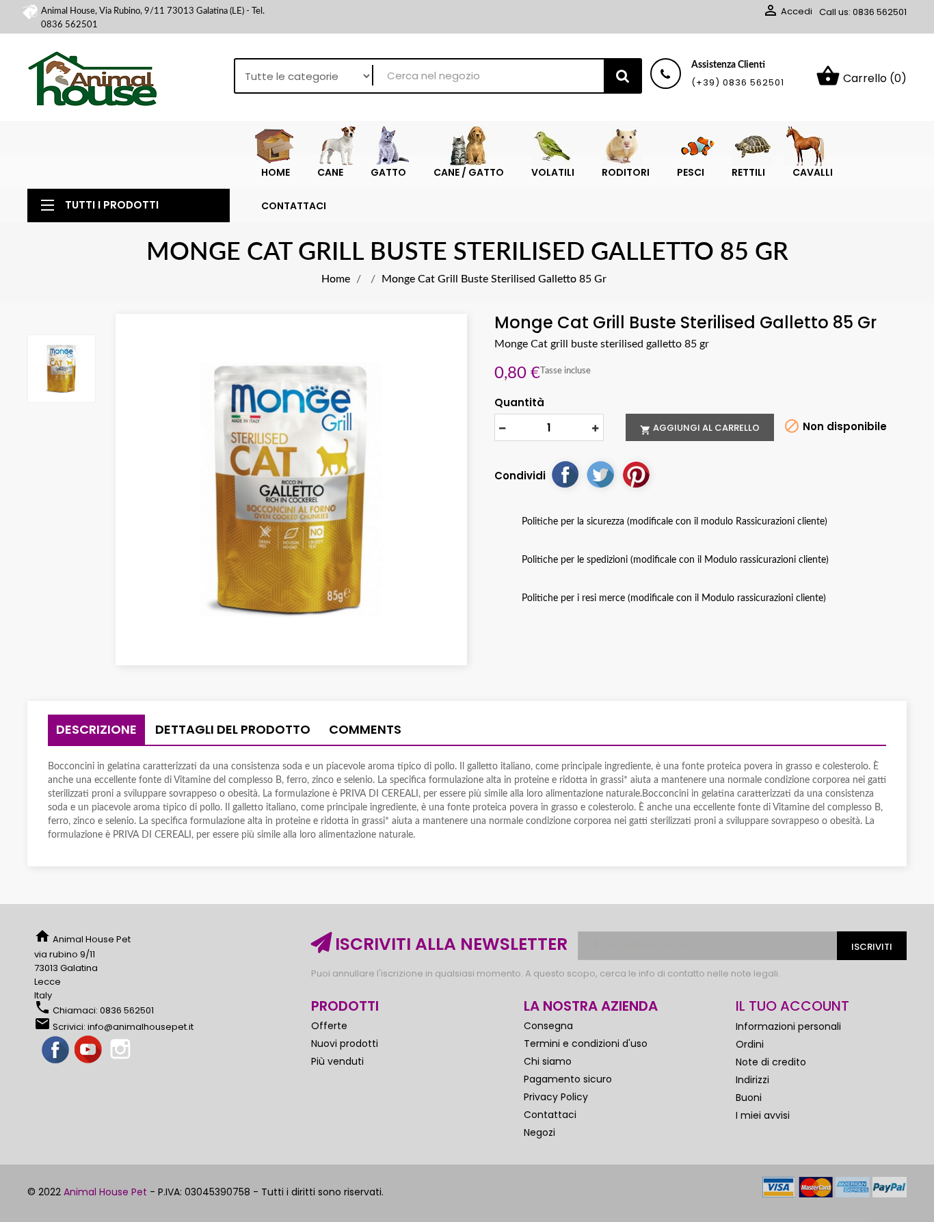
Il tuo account (792, 1005)
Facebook (56, 1050)
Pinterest (636, 474)
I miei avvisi (763, 1115)
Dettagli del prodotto (232, 729)
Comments (365, 729)
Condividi (564, 474)
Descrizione (96, 729)
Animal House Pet (105, 1192)
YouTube (89, 1050)
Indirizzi (752, 1080)
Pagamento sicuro (568, 1079)
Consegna (548, 1026)
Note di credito (771, 1062)
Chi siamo (548, 1061)
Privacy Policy (556, 1097)
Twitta (600, 474)
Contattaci (550, 1114)
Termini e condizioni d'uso (586, 1043)
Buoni (749, 1097)
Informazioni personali (788, 1026)
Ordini (750, 1044)
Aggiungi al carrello (700, 428)
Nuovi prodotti (344, 1043)
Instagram (122, 1050)
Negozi (539, 1132)
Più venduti (337, 1061)
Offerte (329, 1026)
